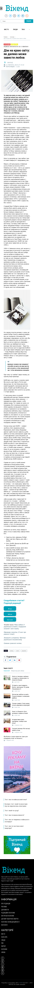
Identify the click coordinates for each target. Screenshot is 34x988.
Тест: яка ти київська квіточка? (16, 799)
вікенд (11, 650)
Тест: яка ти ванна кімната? (14, 815)
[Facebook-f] (6, 15)
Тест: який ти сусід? (12, 810)
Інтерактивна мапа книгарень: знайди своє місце (19, 721)
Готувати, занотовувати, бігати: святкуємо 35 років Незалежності (20, 687)
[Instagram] (14, 15)
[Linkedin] (22, 15)
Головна (5, 37)
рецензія (24, 650)
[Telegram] (18, 15)
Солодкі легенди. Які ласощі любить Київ (21, 729)
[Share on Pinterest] (19, 660)
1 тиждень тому (18, 725)
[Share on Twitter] (10, 660)
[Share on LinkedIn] (14, 660)
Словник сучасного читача (12, 643)
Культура (12, 37)
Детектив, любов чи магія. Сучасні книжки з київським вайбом (20, 696)
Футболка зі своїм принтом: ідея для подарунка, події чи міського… (16, 737)
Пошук (28, 21)
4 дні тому (16, 682)
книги (17, 650)
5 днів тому (17, 691)
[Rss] (27, 15)
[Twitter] (10, 15)
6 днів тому (17, 707)
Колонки (7, 44)
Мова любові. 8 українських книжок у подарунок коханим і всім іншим (15, 627)
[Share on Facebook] (5, 660)
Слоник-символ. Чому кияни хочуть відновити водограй (21, 704)
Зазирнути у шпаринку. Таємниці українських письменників (15, 639)
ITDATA (21, 983)
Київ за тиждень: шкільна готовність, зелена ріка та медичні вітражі (20, 678)
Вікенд (10, 62)
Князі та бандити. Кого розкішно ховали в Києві (20, 712)
